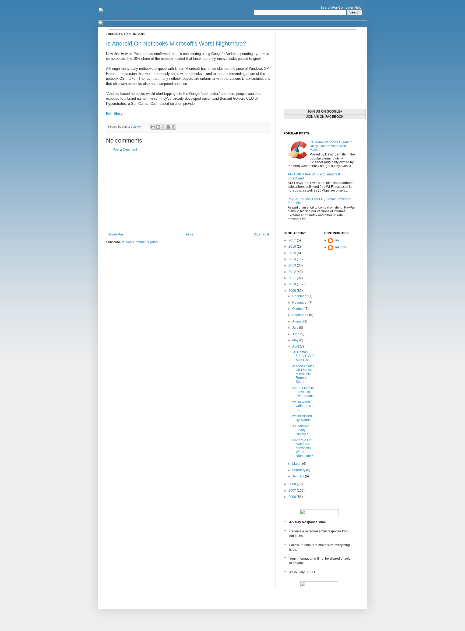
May (295, 340)
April (296, 346)
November (300, 302)
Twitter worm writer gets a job (302, 406)
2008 (292, 484)
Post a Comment (125, 149)
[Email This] (153, 127)
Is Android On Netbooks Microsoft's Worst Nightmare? (176, 43)
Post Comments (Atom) (143, 242)
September (300, 315)
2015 (292, 253)
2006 (292, 497)
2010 (292, 284)
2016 (292, 246)
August (297, 321)
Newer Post (115, 234)
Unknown (341, 247)
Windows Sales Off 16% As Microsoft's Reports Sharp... (303, 374)
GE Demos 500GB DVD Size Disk (303, 356)
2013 (292, 265)
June (296, 334)
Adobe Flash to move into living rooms (303, 392)
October (298, 309)
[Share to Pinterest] (173, 127)
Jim (336, 240)
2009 (292, 291)
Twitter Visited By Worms (302, 418)
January (298, 476)
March (297, 464)
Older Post (261, 234)
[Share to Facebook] (168, 127)
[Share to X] (163, 127)
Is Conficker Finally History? (300, 430)
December (300, 296)
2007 (292, 491)
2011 (292, 278)
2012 (292, 272)
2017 (292, 240)
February (299, 470)
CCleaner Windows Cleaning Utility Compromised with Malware (331, 146)
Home (189, 234)
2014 (292, 259)
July (295, 328)
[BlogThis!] (158, 127)
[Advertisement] (188, 192)
